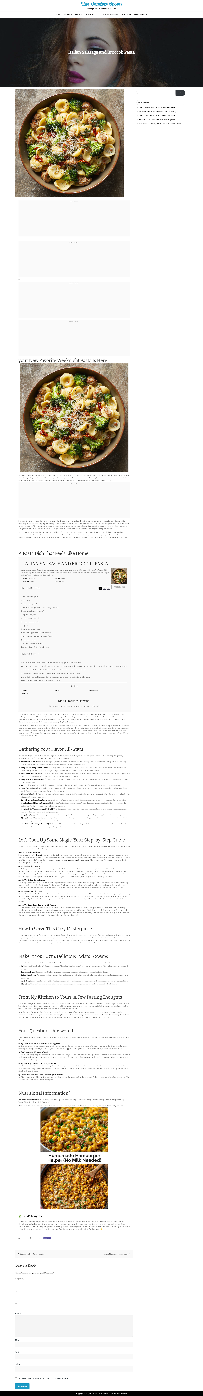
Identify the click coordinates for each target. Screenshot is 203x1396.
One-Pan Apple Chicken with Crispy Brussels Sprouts (157, 119)
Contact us (126, 15)
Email (17, 1352)
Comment (19, 1313)
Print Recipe (119, 587)
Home (58, 15)
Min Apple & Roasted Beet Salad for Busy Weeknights (157, 115)
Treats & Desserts (110, 15)
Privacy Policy (140, 15)
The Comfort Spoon (101, 4)
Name (17, 1340)
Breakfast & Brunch (73, 15)
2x (104, 588)
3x (108, 588)
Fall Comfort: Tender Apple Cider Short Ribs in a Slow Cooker (160, 123)
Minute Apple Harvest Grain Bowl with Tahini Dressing (157, 107)
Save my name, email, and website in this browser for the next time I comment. (43, 1378)
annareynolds (23, 1238)
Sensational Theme (120, 1394)
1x (100, 588)
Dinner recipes (92, 15)
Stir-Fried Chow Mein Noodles (32, 1254)
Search (180, 93)
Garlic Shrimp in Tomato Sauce (116, 1254)
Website (18, 1364)
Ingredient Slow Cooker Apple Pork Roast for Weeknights (158, 111)
